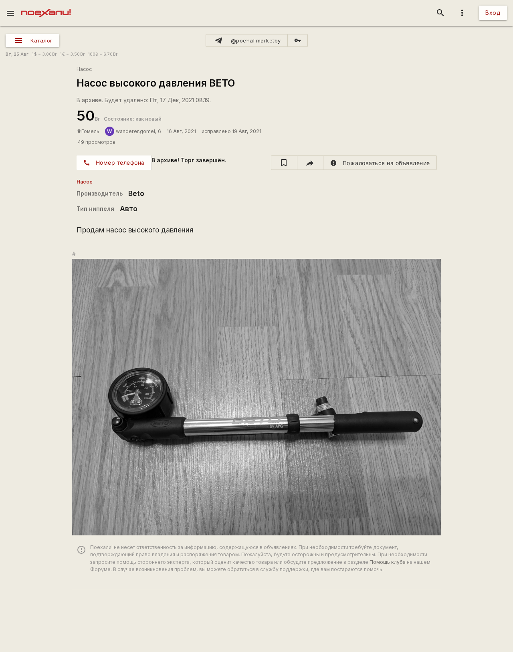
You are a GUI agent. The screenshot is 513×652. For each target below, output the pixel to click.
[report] (380, 162)
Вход (493, 12)
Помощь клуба (388, 562)
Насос (84, 69)
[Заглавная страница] (46, 5)
